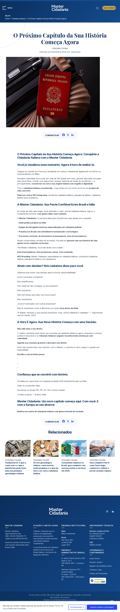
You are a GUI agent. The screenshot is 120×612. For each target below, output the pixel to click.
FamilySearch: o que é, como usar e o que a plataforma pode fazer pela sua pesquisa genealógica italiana (15, 468)
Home (7, 19)
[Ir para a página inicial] (60, 8)
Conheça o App (96, 570)
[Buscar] (97, 8)
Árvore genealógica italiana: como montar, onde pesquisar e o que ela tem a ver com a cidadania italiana (45, 468)
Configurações (76, 607)
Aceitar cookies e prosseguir (102, 607)
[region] (60, 606)
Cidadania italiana (18, 19)
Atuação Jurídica (96, 562)
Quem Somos (95, 558)
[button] (4, 8)
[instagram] (107, 511)
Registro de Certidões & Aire (101, 566)
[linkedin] (113, 511)
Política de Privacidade (98, 573)
